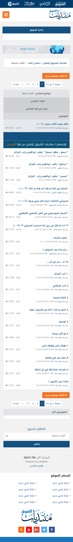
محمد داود (58, 217)
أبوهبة (59, 156)
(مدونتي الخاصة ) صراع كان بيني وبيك (48, 201)
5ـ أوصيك (63, 322)
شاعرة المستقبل (55, 205)
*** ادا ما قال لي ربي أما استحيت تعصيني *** (44, 225)
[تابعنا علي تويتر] (44, 530)
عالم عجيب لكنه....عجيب (56, 124)
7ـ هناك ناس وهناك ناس (55, 346)
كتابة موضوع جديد (55, 76)
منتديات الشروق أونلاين (55, 63)
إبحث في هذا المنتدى (36, 109)
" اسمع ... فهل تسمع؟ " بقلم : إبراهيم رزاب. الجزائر (41, 152)
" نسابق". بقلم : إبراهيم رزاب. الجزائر (48, 164)
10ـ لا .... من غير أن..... (57, 262)
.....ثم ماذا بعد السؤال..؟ (55, 250)
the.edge (58, 128)
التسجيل (11, 144)
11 (27, 84)
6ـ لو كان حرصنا (60, 333)
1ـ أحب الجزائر (61, 274)
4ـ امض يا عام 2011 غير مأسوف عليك (48, 310)
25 (20, 192)
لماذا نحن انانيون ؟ (58, 381)
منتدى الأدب (34, 63)
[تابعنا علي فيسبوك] (52, 530)
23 (20, 205)
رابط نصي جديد (60, 483)
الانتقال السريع (36, 429)
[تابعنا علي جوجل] (37, 530)
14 (20, 229)
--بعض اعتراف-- (60, 238)
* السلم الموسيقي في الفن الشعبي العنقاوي (43, 213)
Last (16, 84)
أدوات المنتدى (38, 101)
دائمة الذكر (57, 229)
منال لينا (59, 385)
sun (60, 242)
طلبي (59, 168)
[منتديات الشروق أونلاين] (59, 19)
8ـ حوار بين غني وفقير (56, 357)
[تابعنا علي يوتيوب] (29, 530)
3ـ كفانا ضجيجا (60, 297)
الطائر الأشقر (56, 192)
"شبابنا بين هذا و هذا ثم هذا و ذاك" (48, 188)
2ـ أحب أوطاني (60, 286)
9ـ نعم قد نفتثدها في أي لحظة (51, 369)
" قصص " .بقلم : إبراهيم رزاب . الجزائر (48, 176)
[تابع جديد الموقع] (21, 530)
